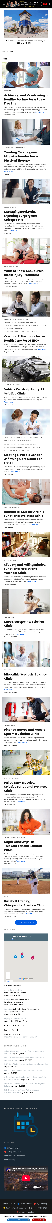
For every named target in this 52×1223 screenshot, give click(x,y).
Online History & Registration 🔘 (18, 1220)
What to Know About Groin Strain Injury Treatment (24, 273)
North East (8, 1009)
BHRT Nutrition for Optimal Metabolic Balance (23, 1070)
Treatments (19, 329)
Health (33, 322)
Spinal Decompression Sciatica (32, 325)
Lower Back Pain (11, 325)
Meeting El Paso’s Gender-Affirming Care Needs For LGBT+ (23, 459)
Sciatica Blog (9, 1159)
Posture (7, 91)
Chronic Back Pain (34, 438)
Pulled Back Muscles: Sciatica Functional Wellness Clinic (25, 787)
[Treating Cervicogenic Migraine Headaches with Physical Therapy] (26, 132)
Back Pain (8, 438)
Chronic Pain (22, 319)
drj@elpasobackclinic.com (15, 1018)
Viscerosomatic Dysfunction (17, 332)
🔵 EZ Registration (11, 1148)
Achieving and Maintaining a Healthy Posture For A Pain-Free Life (26, 99)
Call (45, 3)
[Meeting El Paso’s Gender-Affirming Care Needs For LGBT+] (26, 422)
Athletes (8, 897)
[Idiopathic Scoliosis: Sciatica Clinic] (26, 654)
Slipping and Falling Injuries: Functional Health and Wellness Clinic (25, 569)
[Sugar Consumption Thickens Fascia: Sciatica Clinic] (26, 822)
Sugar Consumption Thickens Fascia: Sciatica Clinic (23, 846)
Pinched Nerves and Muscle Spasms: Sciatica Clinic (24, 732)
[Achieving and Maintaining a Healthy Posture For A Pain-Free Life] (26, 75)
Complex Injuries (24, 441)
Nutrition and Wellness (14, 837)
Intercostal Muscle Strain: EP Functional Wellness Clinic (25, 514)
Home (4, 51)
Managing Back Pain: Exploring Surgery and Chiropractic (20, 216)
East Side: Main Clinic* (13, 990)
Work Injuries (10, 560)
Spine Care (8, 329)
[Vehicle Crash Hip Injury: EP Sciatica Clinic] (26, 369)
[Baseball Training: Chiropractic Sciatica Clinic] (26, 881)
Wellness (34, 332)
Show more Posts (25, 922)
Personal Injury (11, 266)
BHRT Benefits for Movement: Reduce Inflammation (26, 1064)
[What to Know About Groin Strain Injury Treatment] (26, 251)
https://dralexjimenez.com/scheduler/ (20, 1037)
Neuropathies (10, 617)
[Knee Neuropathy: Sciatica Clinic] (26, 601)
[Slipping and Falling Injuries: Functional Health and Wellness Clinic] (26, 544)
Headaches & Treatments (14, 148)
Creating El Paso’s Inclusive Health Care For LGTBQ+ (24, 338)
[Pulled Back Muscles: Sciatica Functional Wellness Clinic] (26, 762)
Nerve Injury (9, 725)
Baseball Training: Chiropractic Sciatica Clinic (24, 903)
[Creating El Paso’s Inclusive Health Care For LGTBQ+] (26, 304)
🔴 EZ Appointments (12, 1152)
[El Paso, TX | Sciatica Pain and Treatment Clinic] (23, 4)
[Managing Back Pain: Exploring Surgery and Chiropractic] (26, 191)
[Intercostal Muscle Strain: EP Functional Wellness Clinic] (26, 492)
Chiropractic (10, 207)
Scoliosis (8, 670)
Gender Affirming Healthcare (16, 322)
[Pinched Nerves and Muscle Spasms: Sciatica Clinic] (26, 709)
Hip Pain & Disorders (13, 385)
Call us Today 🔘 (38, 1220)
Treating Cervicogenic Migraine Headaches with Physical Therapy (23, 156)
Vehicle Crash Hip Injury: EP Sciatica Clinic (24, 391)
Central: (7, 999)
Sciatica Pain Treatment (14, 1156)
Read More (39, 112)
